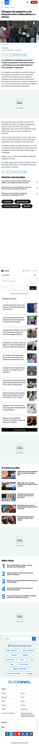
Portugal (29, 673)
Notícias (7, 7)
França (32, 660)
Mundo (13, 7)
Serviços (4, 722)
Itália (12, 664)
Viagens (4, 705)
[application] (19, 32)
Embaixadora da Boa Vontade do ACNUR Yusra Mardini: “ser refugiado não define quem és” (16, 181)
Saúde (23, 701)
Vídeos (4, 709)
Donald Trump (9, 660)
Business (4, 697)
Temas (4, 689)
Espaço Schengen (22, 201)
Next (3, 701)
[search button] (34, 639)
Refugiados (7, 201)
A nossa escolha (11, 467)
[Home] (2, 7)
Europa (4, 693)
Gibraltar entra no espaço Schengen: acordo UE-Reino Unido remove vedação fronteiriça (17, 188)
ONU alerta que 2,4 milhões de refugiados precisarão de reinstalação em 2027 (14, 194)
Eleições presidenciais (19, 669)
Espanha (14, 655)
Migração (27, 206)
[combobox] (19, 639)
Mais (3, 727)
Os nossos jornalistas (8, 713)
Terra (22, 697)
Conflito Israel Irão (11, 650)
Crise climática (24, 664)
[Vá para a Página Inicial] (7, 2)
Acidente (25, 655)
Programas (24, 709)
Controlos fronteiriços (11, 206)
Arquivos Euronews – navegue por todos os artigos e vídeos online (27, 714)
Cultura (21, 660)
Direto (34, 2)
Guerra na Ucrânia (28, 650)
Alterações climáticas (14, 673)
